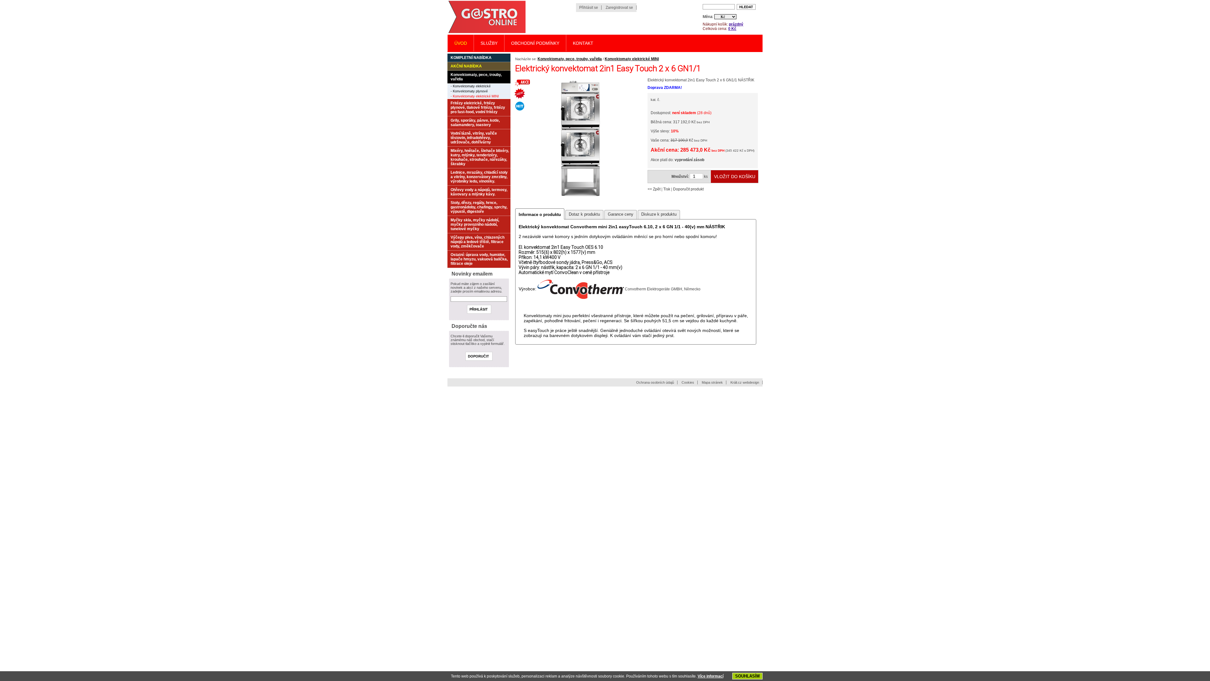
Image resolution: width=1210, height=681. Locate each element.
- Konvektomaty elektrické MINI (475, 96)
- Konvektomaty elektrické (471, 86)
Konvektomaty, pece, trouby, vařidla (570, 59)
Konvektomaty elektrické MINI (632, 59)
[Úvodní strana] (486, 32)
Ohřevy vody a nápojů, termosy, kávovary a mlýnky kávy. (479, 192)
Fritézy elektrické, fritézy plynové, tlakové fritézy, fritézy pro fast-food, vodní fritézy (478, 107)
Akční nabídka (466, 66)
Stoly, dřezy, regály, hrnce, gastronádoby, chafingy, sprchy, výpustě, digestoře (479, 207)
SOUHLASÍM (747, 676)
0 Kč (732, 28)
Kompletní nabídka (471, 57)
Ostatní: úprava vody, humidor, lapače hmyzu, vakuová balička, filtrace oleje (479, 259)
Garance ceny (620, 214)
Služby (489, 43)
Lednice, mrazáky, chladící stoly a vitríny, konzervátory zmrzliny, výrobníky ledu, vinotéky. (479, 176)
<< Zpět (654, 189)
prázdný (736, 24)
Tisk (666, 189)
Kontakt (583, 43)
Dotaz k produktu (584, 214)
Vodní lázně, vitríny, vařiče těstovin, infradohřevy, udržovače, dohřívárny (474, 137)
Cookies (688, 382)
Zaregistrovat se (619, 7)
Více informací (710, 676)
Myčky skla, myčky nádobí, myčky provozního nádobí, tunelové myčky (475, 224)
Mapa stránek (712, 382)
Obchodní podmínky (535, 43)
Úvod (460, 43)
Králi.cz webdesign (744, 382)
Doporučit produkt (688, 189)
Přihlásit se (588, 7)
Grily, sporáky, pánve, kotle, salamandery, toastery (475, 122)
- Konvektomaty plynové (469, 91)
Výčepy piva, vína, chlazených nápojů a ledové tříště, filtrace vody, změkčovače (477, 241)
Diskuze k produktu (659, 214)
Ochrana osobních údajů (655, 382)
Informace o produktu (540, 214)
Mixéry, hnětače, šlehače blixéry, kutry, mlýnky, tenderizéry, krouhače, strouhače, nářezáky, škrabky (480, 157)
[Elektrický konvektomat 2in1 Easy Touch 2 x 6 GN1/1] (580, 202)
